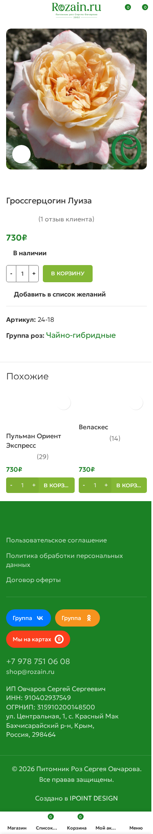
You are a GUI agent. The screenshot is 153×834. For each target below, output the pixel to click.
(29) (43, 456)
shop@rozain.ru (30, 671)
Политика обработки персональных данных (64, 560)
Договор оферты (33, 579)
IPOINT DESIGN (94, 798)
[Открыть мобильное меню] (9, 10)
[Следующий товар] (142, 182)
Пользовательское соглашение (56, 540)
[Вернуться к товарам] (132, 182)
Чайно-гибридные (81, 335)
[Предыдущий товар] (122, 182)
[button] (40, 485)
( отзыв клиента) (66, 219)
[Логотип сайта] (76, 9)
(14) (114, 438)
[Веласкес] (113, 405)
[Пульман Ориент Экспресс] (40, 409)
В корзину (67, 273)
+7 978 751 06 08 (38, 661)
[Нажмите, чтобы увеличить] (21, 154)
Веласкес (93, 427)
